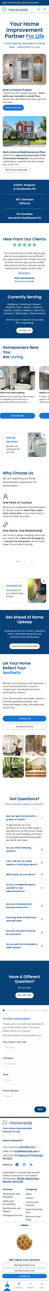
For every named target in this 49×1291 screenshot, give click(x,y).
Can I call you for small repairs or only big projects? (22, 863)
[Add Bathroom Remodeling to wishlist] (32, 368)
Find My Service (13, 107)
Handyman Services (13, 1215)
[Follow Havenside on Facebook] (17, 1165)
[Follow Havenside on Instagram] (24, 1165)
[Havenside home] (15, 9)
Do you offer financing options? (18, 849)
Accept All (25, 1276)
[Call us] (38, 9)
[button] (44, 9)
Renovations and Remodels (11, 1195)
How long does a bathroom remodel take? (21, 919)
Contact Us (25, 330)
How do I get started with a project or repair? (21, 818)
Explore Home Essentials (25, 646)
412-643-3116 (24, 995)
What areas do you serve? (20, 874)
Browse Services (24, 726)
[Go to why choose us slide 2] (25, 561)
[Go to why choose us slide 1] (17, 561)
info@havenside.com (26, 1151)
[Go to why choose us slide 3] (32, 561)
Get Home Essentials (16, 169)
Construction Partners (32, 1204)
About (29, 1193)
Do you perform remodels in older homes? (21, 946)
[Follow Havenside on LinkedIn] (31, 1165)
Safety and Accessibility (9, 1202)
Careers (30, 1197)
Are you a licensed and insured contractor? (18, 905)
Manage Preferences (24, 1265)
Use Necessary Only (24, 1270)
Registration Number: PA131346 (21, 1180)
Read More (24, 273)
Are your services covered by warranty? (20, 932)
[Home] (7, 1285)
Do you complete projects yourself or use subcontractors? (20, 888)
